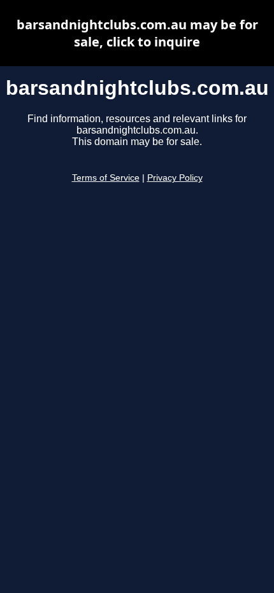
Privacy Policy (175, 178)
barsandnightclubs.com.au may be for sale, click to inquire (137, 33)
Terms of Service (106, 178)
